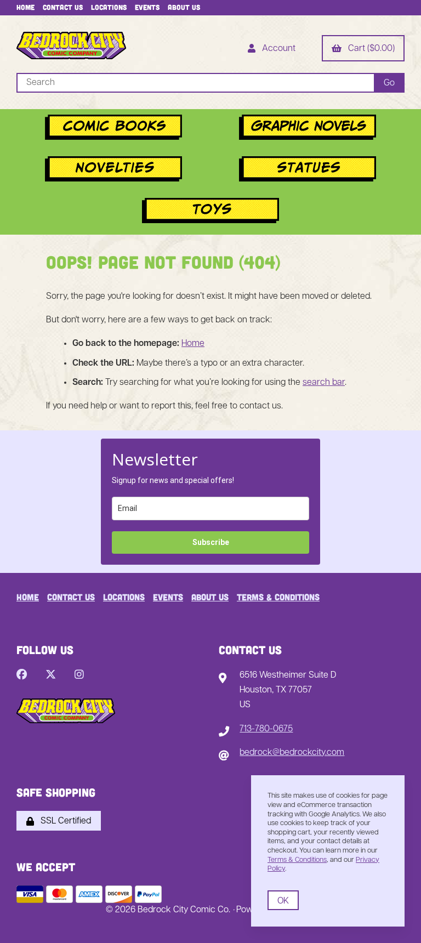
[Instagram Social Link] (79, 675)
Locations (109, 7)
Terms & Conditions (278, 597)
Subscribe (210, 542)
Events (147, 7)
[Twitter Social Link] (50, 675)
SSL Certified (63, 821)
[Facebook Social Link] (21, 675)
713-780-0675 (266, 729)
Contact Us (63, 7)
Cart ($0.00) (369, 48)
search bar (324, 382)
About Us (184, 7)
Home (25, 7)
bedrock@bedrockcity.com (292, 752)
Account (276, 48)
